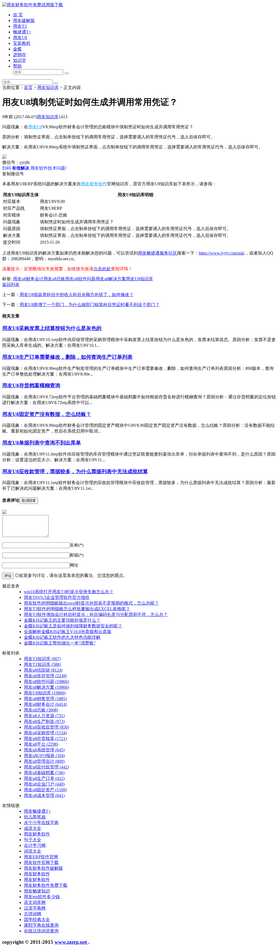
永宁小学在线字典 (41, 822)
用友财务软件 (94, 184)
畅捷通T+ (22, 32)
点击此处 (102, 268)
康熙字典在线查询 (41, 925)
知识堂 (19, 60)
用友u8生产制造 (44, 721)
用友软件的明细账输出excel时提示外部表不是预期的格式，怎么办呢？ (91, 603)
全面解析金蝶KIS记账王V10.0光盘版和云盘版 (67, 631)
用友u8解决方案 (111, 279)
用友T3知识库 (42, 658)
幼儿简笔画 (35, 817)
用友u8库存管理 (45, 675)
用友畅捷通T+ (37, 811)
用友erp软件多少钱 (42, 896)
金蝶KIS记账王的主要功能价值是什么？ (62, 620)
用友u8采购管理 (45, 732)
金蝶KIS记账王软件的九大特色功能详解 (62, 637)
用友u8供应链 (43, 670)
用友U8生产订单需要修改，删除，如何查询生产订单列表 (67, 357)
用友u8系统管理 (44, 750)
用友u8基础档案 (44, 772)
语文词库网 (35, 902)
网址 (74, 565)
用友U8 (20, 37)
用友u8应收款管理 (46, 727)
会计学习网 (35, 845)
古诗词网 (32, 913)
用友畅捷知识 (37, 891)
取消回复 (29, 500)
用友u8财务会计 (28, 279)
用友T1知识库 (42, 664)
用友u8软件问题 (80, 279)
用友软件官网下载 (41, 862)
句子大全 (32, 839)
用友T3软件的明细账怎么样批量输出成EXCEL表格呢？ (77, 608)
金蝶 (17, 49)
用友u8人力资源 (44, 715)
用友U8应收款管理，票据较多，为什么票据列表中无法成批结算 (75, 471)
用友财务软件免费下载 (45, 885)
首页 (28, 87)
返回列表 (11, 284)
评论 (7, 576)
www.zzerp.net (71, 942)
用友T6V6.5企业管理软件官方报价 (57, 597)
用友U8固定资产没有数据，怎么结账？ (46, 414)
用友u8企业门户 (44, 784)
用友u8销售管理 (45, 698)
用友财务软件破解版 (43, 868)
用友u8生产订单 (44, 778)
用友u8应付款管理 (46, 767)
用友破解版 (24, 20)
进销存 (19, 54)
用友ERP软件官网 (41, 856)
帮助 (17, 66)
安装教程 (21, 43)
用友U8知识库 (139, 279)
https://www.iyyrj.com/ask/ (222, 253)
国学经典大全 (37, 919)
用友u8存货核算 (45, 738)
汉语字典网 (35, 908)
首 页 (18, 14)
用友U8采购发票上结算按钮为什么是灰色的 (52, 328)
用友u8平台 (41, 744)
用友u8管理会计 (44, 761)
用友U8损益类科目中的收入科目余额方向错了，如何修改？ (77, 294)
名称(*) (76, 545)
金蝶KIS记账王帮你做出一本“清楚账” (60, 643)
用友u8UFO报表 (44, 755)
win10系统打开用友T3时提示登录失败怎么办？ (68, 591)
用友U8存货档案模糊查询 (31, 385)
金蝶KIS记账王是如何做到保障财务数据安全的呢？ (73, 626)
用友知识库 (48, 87)
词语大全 (32, 851)
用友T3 (20, 26)
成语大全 (32, 828)
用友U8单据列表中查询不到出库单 (41, 443)
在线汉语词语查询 (41, 931)
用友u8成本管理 (44, 795)
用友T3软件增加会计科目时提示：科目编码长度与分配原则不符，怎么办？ (96, 614)
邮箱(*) (76, 555)
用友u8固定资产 (45, 789)
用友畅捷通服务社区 (157, 253)
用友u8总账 (54, 279)
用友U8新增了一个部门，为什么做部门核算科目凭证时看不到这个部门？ (90, 304)
